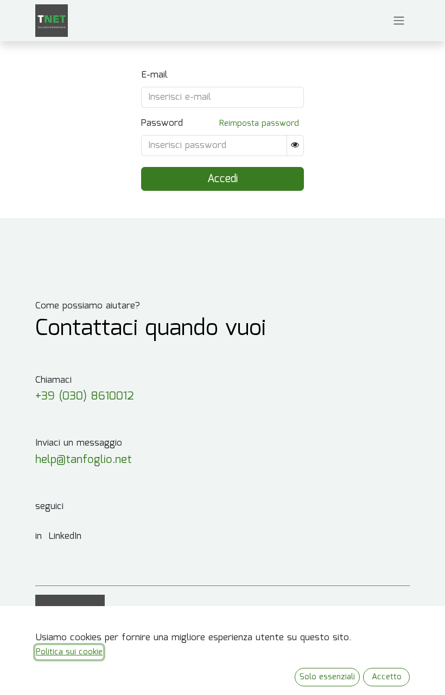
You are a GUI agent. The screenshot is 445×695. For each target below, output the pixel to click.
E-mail (154, 75)
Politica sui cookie (69, 652)
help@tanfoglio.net (83, 460)
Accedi (222, 179)
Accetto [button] (387, 677)
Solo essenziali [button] (327, 677)
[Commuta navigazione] (399, 21)
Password (162, 124)
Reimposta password (259, 123)
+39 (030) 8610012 (84, 397)
